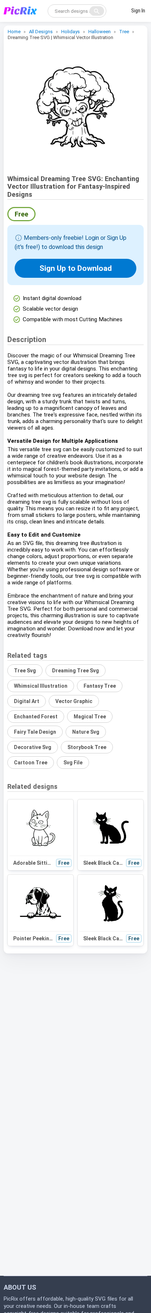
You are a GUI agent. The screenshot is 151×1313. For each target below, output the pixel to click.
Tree (124, 31)
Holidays (70, 31)
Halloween (99, 31)
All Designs (41, 31)
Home (14, 31)
